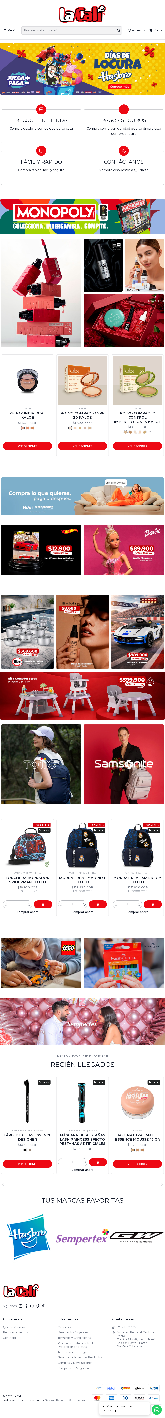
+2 (40, 432)
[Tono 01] (78, 1150)
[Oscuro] (89, 428)
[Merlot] (141, 428)
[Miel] (36, 432)
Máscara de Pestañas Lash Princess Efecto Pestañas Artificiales (27, 1139)
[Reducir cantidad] (29, 904)
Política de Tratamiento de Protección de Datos (76, 1345)
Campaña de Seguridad (74, 1368)
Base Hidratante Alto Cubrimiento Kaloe (84, 415)
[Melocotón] (127, 428)
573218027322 (127, 1327)
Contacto (9, 1338)
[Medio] (84, 428)
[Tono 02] (82, 1150)
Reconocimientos (15, 1332)
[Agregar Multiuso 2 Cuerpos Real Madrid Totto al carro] (121, 904)
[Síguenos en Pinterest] (44, 1306)
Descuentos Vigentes (73, 1332)
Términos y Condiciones (74, 1338)
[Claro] (79, 428)
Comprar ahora (50, 912)
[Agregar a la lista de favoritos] (8, 375)
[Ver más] (82, 216)
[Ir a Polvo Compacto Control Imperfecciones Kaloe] (28, 380)
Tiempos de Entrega (72, 1352)
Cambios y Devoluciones (75, 1363)
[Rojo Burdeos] (132, 428)
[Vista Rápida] (8, 385)
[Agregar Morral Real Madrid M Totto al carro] (66, 904)
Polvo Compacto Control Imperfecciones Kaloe (28, 417)
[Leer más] (82, 69)
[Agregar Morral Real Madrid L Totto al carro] (11, 904)
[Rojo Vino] (146, 428)
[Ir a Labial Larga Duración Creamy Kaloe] (138, 380)
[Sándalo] (17, 432)
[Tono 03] (87, 1150)
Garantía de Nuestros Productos (80, 1357)
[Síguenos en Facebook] (26, 1306)
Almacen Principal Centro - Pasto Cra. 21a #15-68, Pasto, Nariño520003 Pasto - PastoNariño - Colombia (137, 1339)
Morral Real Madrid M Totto (50, 880)
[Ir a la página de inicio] (82, 14)
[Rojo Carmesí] (136, 428)
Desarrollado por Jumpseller (65, 1400)
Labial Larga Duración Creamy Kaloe (139, 415)
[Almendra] (26, 432)
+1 (151, 427)
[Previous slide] (4, 1184)
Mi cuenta (65, 1327)
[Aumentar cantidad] (52, 904)
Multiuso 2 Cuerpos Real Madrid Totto (105, 880)
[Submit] (118, 30)
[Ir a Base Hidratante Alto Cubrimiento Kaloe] (83, 380)
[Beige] (31, 432)
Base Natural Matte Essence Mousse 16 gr (82, 1137)
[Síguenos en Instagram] (21, 1306)
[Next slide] (161, 1184)
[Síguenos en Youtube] (32, 1306)
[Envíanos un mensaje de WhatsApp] (157, 1410)
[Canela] (22, 432)
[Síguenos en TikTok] (38, 1306)
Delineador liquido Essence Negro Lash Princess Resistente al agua (137, 1141)
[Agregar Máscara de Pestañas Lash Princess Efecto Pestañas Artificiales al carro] (43, 1162)
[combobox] (71, 30)
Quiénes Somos (14, 1327)
